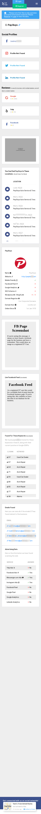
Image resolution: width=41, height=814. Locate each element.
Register (20, 6)
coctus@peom (19, 526)
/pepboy (15, 41)
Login (14, 16)
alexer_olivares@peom (22, 536)
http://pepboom (29, 276)
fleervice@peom (20, 541)
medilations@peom (21, 531)
